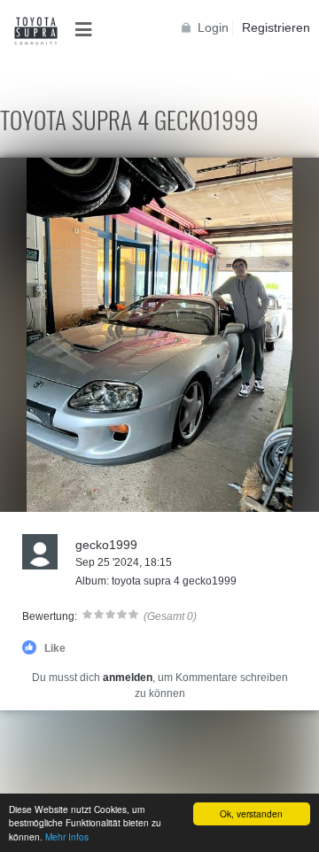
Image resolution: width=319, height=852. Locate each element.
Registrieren (276, 27)
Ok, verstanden (251, 813)
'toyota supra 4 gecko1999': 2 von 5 (96, 497)
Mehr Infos (67, 836)
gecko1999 (106, 545)
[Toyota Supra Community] (35, 31)
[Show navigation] (88, 29)
